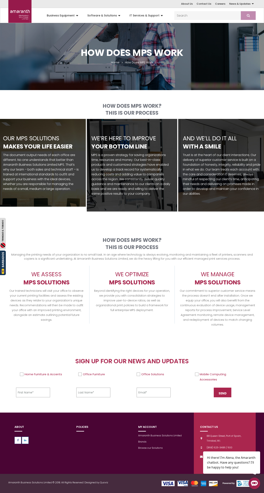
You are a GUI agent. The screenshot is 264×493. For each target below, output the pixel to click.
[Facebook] (17, 440)
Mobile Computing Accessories (213, 376)
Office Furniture (94, 374)
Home (115, 62)
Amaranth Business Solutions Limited (160, 435)
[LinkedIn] (25, 440)
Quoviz (104, 482)
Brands (142, 441)
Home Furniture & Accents (43, 374)
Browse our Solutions (150, 448)
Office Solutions (152, 374)
